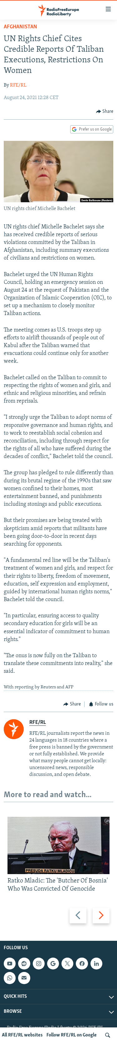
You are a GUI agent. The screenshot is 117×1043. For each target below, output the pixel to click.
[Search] (107, 1035)
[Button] (105, 112)
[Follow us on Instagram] (39, 963)
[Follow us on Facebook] (82, 963)
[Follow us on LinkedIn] (96, 963)
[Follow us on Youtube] (10, 963)
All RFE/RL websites (22, 1035)
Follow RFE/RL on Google (71, 1035)
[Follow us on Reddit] (24, 963)
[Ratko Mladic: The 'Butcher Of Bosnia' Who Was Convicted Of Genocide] (58, 845)
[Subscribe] (24, 978)
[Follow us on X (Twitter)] (67, 963)
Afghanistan (20, 27)
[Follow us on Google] (53, 963)
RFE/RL (18, 85)
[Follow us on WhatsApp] (10, 978)
